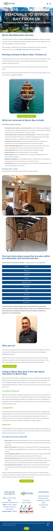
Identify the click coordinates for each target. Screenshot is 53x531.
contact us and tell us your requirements (35, 262)
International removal (7, 354)
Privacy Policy (26, 500)
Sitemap (43, 507)
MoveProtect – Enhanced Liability (43, 501)
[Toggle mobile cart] (47, 4)
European (42, 352)
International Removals (43, 496)
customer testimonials (17, 75)
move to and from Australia (36, 362)
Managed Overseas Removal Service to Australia (29, 49)
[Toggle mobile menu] (50, 4)
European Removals (43, 498)
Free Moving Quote (43, 505)
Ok (26, 528)
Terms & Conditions (26, 502)
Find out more (5, 171)
